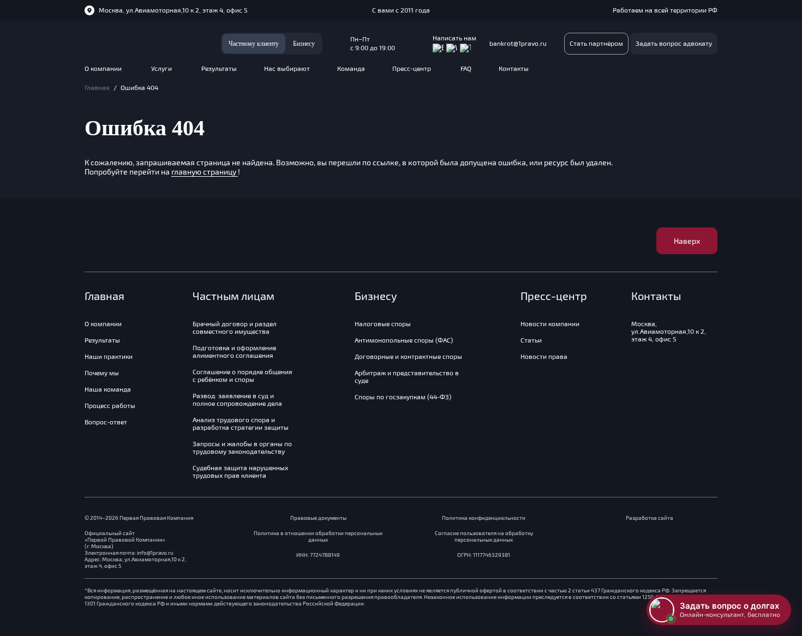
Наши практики (109, 357)
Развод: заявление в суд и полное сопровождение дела (237, 399)
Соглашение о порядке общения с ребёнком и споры (242, 375)
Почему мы (102, 373)
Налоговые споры (383, 324)
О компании (103, 70)
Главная (97, 88)
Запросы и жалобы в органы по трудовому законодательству (242, 447)
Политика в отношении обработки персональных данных (318, 536)
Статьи (531, 340)
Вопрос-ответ (106, 422)
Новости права (543, 357)
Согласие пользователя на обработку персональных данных (484, 536)
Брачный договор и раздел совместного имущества (235, 327)
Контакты (514, 70)
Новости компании (549, 324)
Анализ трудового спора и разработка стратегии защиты (241, 423)
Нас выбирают (287, 70)
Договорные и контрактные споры (408, 357)
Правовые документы (318, 518)
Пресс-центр (411, 70)
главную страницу (204, 171)
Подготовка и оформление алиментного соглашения (234, 351)
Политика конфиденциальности (483, 518)
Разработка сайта (649, 518)
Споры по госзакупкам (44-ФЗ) (403, 397)
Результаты (219, 70)
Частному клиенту (254, 43)
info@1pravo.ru (155, 553)
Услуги (161, 70)
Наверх (687, 241)
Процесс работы (110, 406)
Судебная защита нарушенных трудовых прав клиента (240, 471)
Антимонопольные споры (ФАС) (404, 340)
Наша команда (108, 389)
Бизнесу (304, 43)
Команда (351, 70)
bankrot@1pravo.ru (518, 43)
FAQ (465, 70)
